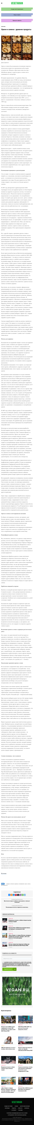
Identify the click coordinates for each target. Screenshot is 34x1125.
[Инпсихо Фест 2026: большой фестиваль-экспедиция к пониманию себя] (4, 928)
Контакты (27, 1108)
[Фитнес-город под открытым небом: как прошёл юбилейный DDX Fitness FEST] (4, 944)
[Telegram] (25, 895)
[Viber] (20, 895)
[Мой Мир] (14, 895)
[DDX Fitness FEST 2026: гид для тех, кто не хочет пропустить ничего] (25, 1019)
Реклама (20, 1110)
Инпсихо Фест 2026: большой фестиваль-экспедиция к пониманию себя (19, 928)
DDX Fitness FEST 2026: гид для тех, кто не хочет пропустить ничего (24, 1028)
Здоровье (3, 26)
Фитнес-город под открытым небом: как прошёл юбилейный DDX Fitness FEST (19, 944)
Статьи (2, 1045)
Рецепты (14, 1108)
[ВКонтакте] (9, 895)
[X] (18, 895)
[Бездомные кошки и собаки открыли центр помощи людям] (4, 920)
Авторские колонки (25, 1106)
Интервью (7, 1108)
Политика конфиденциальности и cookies (17, 1113)
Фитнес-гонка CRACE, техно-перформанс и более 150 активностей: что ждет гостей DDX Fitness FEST (8, 1029)
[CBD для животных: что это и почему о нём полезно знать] (8, 1040)
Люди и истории (8, 1106)
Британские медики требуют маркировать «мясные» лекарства (17, 901)
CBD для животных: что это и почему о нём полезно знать (8, 1048)
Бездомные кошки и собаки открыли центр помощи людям (20, 921)
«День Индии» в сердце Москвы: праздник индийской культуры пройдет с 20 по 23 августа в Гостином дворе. (20, 937)
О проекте (13, 1110)
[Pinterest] (16, 895)
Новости (11, 918)
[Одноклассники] (11, 895)
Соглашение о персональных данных (17, 1115)
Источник (3, 873)
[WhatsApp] (22, 895)
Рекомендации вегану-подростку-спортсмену (17, 907)
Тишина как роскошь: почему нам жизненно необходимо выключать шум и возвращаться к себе (25, 1069)
